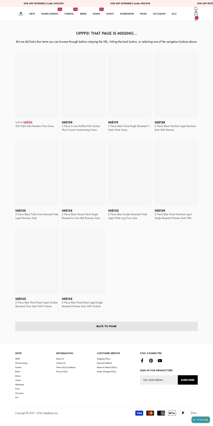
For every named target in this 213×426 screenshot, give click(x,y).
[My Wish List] (196, 15)
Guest (110, 13)
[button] (196, 8)
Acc (174, 13)
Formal (69, 13)
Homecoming (49, 13)
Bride (83, 13)
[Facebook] (142, 361)
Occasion (159, 13)
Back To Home (107, 326)
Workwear (127, 13)
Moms (96, 13)
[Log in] (196, 12)
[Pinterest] (151, 361)
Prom (143, 13)
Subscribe (188, 380)
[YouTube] (159, 361)
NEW (32, 13)
